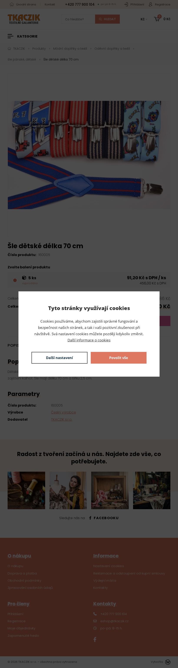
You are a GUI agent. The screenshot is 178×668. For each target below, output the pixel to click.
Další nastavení (59, 357)
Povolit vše (118, 357)
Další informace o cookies (89, 340)
